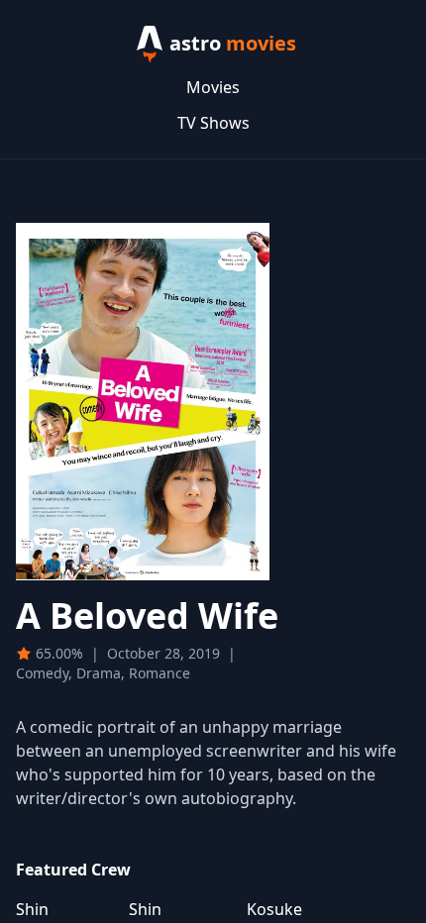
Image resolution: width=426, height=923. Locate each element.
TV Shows (213, 123)
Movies (213, 87)
